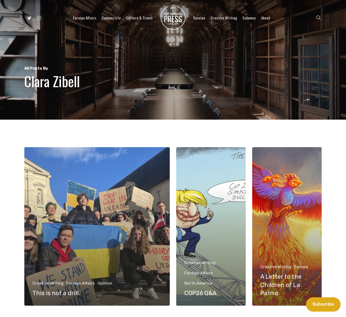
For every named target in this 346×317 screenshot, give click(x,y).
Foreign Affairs (80, 283)
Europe (301, 267)
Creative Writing (48, 283)
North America (198, 283)
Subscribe (323, 304)
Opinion (105, 283)
